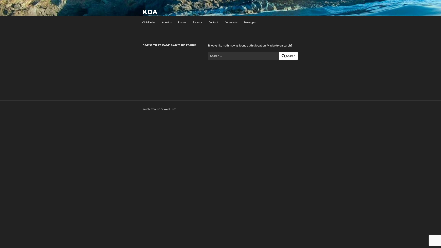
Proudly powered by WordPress (159, 108)
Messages (250, 22)
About (165, 22)
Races (196, 22)
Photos (182, 22)
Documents (231, 22)
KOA (150, 12)
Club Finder (148, 22)
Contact (213, 22)
